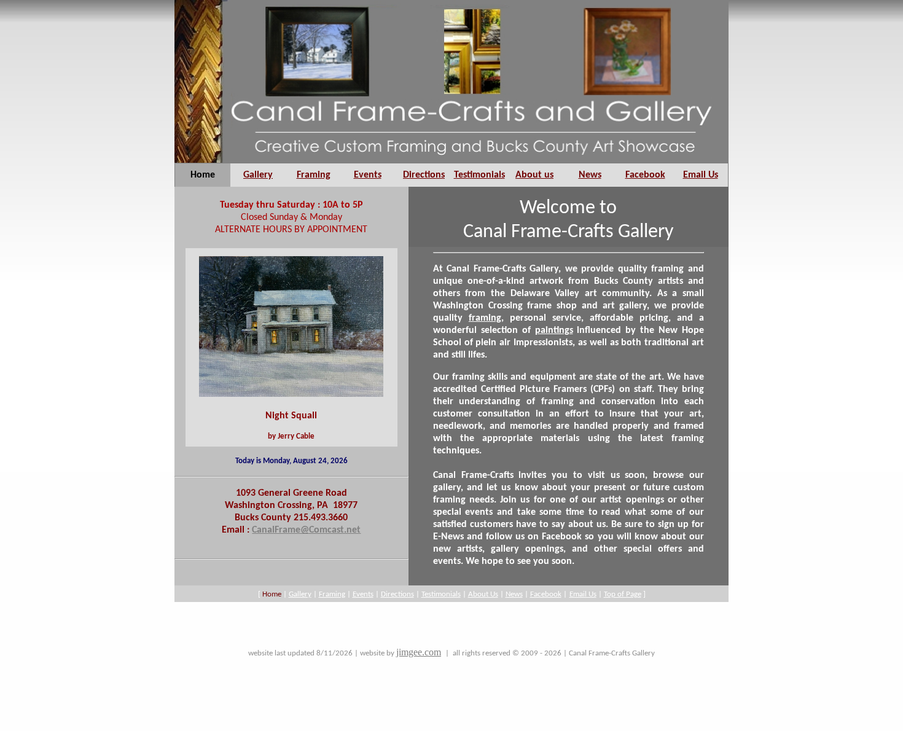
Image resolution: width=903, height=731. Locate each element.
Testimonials (479, 175)
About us (534, 175)
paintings (554, 330)
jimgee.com (418, 652)
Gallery (258, 175)
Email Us (700, 175)
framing (485, 318)
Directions (424, 175)
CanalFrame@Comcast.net (306, 530)
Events (367, 175)
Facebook (645, 175)
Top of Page (622, 594)
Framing (313, 175)
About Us (483, 594)
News (590, 175)
